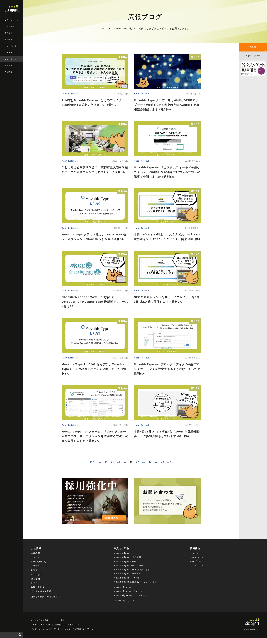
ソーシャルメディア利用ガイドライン (77, 629)
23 (162, 461)
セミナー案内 (59, 620)
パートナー (9, 27)
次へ (169, 461)
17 (124, 461)
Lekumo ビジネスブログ (126, 600)
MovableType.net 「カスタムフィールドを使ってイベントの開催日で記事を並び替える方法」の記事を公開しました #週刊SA (167, 172)
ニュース (8, 53)
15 (112, 461)
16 (118, 461)
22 (156, 461)
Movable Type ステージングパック (132, 569)
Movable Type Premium (127, 578)
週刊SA (122, 57)
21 (149, 461)
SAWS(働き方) (38, 561)
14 (106, 461)
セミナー (8, 40)
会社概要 (8, 65)
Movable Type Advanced (127, 573)
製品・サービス (11, 20)
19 (137, 461)
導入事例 (8, 33)
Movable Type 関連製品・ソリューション (135, 582)
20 (143, 461)
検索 (20, 634)
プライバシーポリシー (40, 625)
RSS (253, 47)
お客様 (34, 569)
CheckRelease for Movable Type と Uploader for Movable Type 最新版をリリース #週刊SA (95, 302)
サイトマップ (73, 625)
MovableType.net (123, 587)
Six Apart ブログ (199, 565)
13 (99, 461)
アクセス (35, 557)
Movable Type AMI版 (125, 561)
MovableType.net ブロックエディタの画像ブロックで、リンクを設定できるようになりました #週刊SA (167, 369)
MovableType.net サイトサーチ (130, 595)
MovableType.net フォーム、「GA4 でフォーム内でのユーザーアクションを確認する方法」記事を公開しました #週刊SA (95, 436)
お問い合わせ (10, 46)
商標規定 (59, 625)
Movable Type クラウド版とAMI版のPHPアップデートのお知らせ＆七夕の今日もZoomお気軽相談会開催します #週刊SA (167, 105)
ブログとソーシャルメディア (43, 629)
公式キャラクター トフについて (47, 596)
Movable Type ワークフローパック (132, 565)
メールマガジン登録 (41, 591)
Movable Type (121, 553)
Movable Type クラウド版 (127, 557)
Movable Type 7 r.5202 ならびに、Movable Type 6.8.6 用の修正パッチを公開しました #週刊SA (94, 369)
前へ (92, 461)
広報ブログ (195, 561)
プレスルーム (10, 59)
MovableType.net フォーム (128, 591)
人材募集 (8, 72)
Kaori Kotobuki (70, 94)
